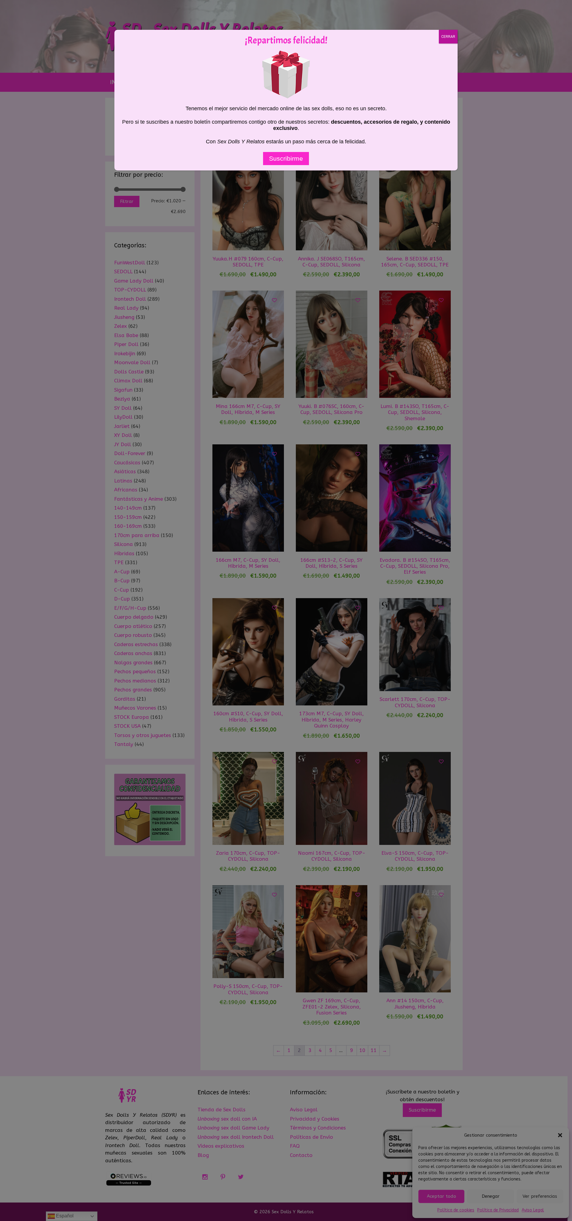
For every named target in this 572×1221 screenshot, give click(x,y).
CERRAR (448, 37)
